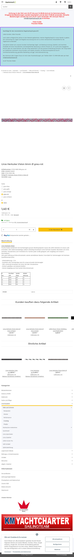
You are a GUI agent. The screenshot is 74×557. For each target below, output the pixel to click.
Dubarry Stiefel (6, 394)
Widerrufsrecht (6, 487)
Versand (16, 215)
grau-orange (7, 191)
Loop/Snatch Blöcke (7, 451)
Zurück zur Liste (7, 70)
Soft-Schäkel (6, 444)
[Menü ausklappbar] (2, 1)
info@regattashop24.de (33, 18)
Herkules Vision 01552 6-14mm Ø (18, 175)
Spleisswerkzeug (8, 447)
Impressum (7, 551)
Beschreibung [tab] (6, 241)
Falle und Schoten (8, 407)
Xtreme (6, 414)
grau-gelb (6, 189)
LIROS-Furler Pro (8, 441)
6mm (5, 203)
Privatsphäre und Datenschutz (22, 551)
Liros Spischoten (8, 434)
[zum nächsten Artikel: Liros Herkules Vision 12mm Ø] (71, 76)
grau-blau (7, 186)
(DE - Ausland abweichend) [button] (21, 222)
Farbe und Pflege (6, 400)
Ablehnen (57, 549)
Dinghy (6, 424)
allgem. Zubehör (6, 464)
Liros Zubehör (7, 437)
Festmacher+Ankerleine (10, 427)
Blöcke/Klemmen (6, 390)
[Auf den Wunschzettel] (69, 88)
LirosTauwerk (5, 404)
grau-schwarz (8, 197)
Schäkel (3, 457)
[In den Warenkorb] (2, 84)
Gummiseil (6, 431)
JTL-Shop (64, 554)
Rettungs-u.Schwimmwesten (10, 454)
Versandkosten (5, 473)
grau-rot (6, 194)
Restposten (7, 411)
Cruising (6, 421)
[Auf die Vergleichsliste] (64, 88)
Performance (7, 417)
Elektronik (4, 397)
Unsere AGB (5, 483)
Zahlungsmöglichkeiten (8, 477)
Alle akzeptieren (57, 539)
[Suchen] (70, 7)
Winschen (4, 461)
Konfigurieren (57, 544)
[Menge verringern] (4, 229)
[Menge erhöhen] (33, 229)
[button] (56, 2)
